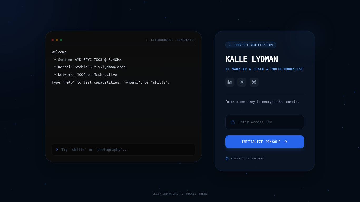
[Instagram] (241, 82)
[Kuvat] (254, 82)
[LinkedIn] (229, 82)
